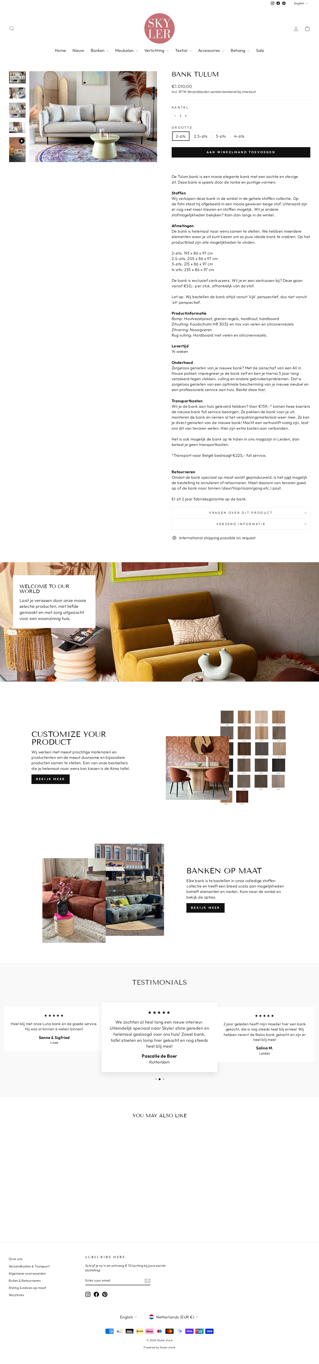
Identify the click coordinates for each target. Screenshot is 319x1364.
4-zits (239, 136)
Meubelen (125, 50)
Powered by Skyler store (159, 1347)
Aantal (180, 107)
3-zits (221, 136)
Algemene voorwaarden (27, 1273)
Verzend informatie (241, 524)
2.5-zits (201, 136)
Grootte (182, 128)
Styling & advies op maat (27, 1288)
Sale (260, 50)
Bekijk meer (50, 779)
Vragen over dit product (241, 513)
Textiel (181, 50)
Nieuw (78, 50)
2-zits (181, 136)
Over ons (16, 1259)
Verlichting (154, 50)
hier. (262, 389)
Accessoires (209, 50)
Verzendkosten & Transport (29, 1266)
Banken (98, 50)
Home (60, 50)
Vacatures (16, 1295)
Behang (238, 50)
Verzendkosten (198, 92)
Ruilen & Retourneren (25, 1281)
